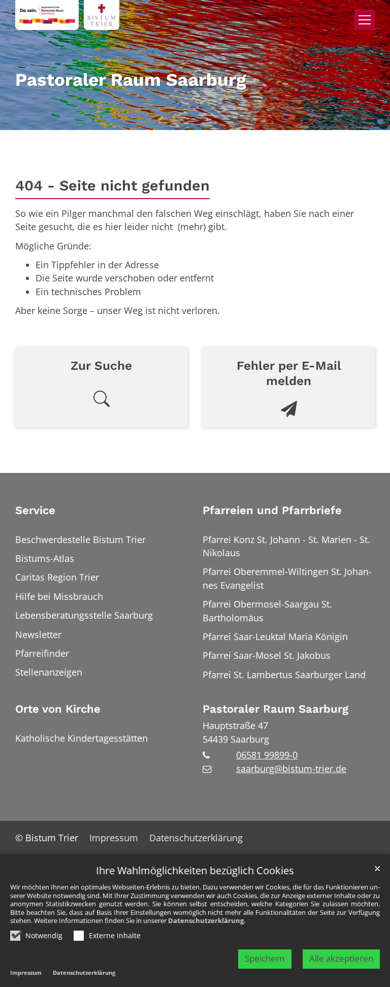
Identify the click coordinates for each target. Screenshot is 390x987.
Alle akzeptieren (341, 958)
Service (35, 510)
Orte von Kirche (58, 709)
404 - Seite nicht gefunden (112, 185)
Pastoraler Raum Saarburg (275, 709)
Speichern (264, 958)
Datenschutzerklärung (206, 920)
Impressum (26, 972)
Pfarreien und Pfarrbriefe (272, 510)
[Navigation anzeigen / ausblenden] (364, 20)
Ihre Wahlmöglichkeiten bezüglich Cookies (195, 871)
